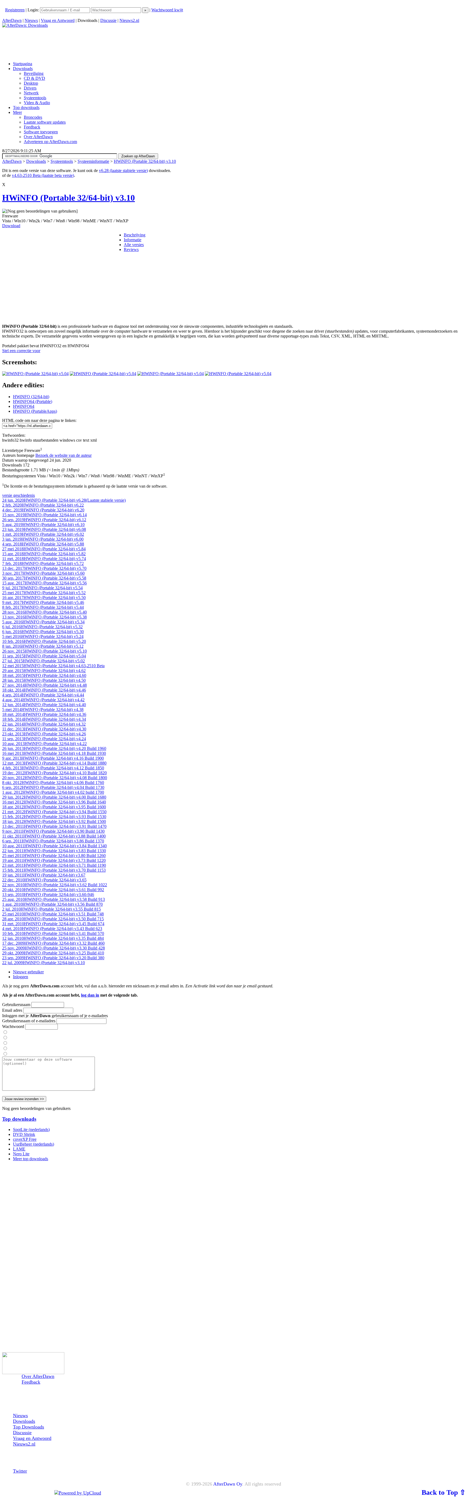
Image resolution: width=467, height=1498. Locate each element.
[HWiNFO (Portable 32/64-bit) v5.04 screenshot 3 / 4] (170, 373)
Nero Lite (21, 1154)
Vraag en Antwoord (58, 20)
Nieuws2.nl (129, 20)
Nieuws (31, 20)
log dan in (90, 995)
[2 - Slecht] (5, 1038)
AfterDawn (12, 20)
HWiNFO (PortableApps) (35, 411)
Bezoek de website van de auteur (63, 455)
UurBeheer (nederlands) (33, 1144)
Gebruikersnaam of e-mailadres (28, 1020)
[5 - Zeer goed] (5, 1054)
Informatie (132, 239)
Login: (34, 10)
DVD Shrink (24, 1134)
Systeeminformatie (93, 161)
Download (11, 225)
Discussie (108, 20)
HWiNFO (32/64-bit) (31, 396)
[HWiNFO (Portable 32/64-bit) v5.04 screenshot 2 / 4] (103, 373)
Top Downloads (28, 1427)
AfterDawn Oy (227, 1484)
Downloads (36, 161)
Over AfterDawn (38, 1376)
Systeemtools (62, 161)
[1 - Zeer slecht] (5, 1032)
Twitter (20, 1471)
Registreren (15, 10)
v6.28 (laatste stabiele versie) (123, 170)
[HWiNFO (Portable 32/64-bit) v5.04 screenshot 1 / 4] (35, 373)
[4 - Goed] (5, 1048)
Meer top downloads (30, 1158)
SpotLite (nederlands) (31, 1129)
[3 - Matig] (5, 1043)
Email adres (12, 1010)
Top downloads (19, 1119)
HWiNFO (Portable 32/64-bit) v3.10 (145, 161)
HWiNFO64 (23, 406)
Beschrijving (134, 235)
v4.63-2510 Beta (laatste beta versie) (43, 175)
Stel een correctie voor (21, 350)
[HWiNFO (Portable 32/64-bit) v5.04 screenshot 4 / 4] (238, 373)
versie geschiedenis (18, 495)
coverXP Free (24, 1139)
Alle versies (134, 244)
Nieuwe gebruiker (28, 972)
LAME (19, 1149)
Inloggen (20, 976)
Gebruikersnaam (16, 1004)
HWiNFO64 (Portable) (32, 401)
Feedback (31, 1382)
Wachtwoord (13, 1026)
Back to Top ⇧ (444, 1492)
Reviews (131, 249)
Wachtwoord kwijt (167, 10)
